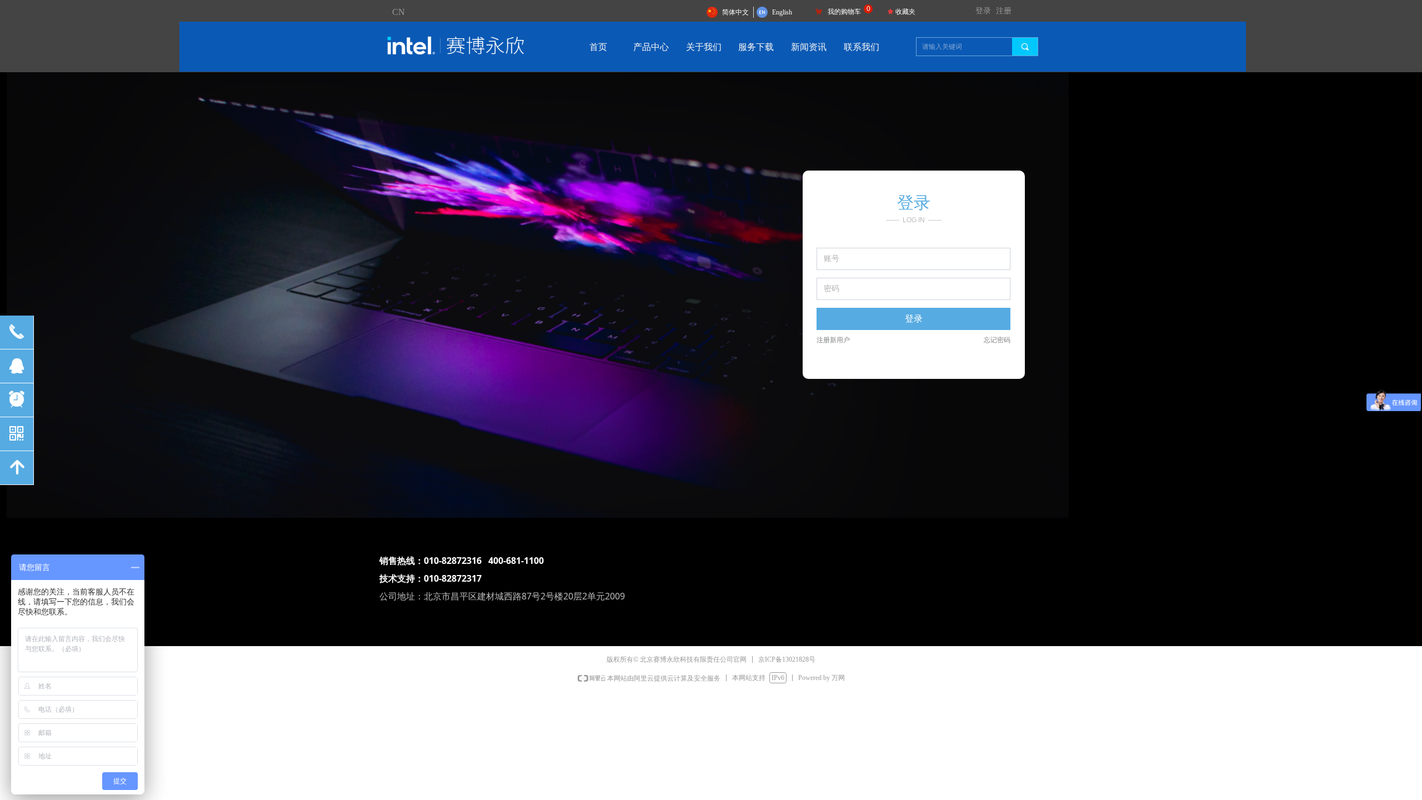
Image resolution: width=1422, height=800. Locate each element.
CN (398, 12)
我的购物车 (844, 11)
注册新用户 (833, 340)
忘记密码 (997, 340)
